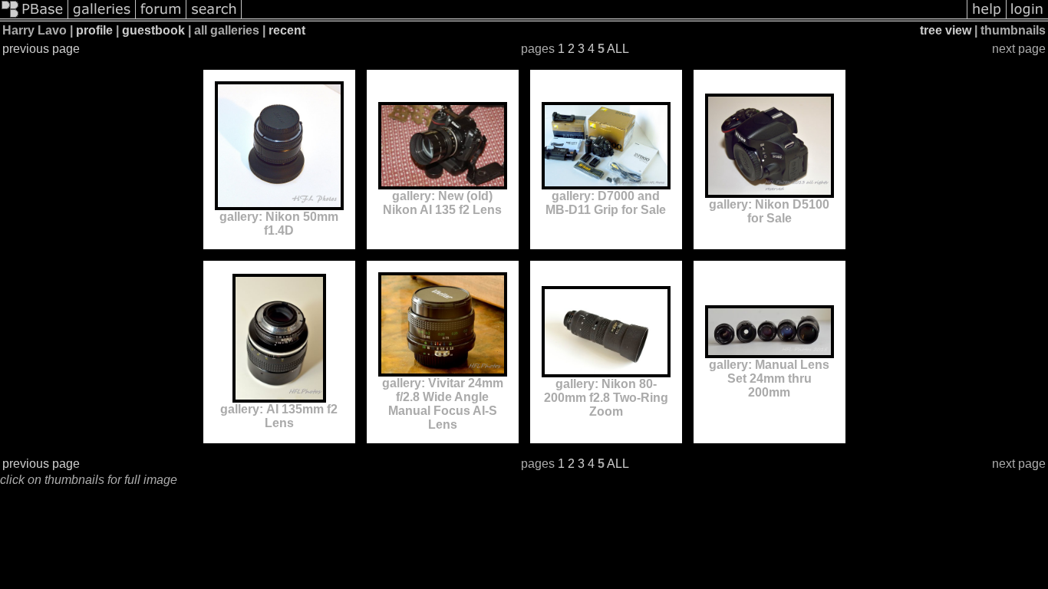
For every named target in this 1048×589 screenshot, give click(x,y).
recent (287, 30)
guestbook (153, 30)
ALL (618, 48)
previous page (41, 48)
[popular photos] (604, 17)
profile (94, 30)
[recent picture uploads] (102, 17)
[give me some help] (987, 17)
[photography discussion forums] (161, 17)
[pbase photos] (34, 17)
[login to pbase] (1027, 17)
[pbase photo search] (214, 17)
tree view (945, 30)
